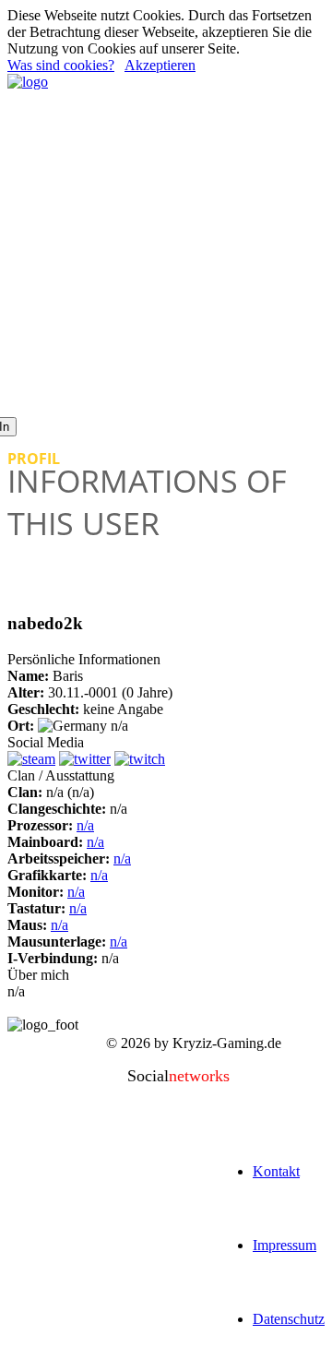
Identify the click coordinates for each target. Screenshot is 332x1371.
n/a (85, 825)
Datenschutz (289, 1319)
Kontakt (276, 1171)
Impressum (284, 1245)
